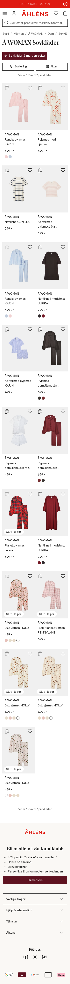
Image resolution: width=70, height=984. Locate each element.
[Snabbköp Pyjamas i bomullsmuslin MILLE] (40, 329)
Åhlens (11, 932)
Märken (18, 34)
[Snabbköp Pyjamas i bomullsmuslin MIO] (7, 411)
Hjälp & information (19, 910)
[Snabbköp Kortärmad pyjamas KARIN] (7, 329)
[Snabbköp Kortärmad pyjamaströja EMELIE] (40, 170)
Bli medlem (35, 880)
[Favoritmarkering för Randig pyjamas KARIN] (30, 88)
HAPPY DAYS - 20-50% (35, 4)
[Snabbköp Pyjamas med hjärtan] (40, 88)
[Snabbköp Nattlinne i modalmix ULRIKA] (40, 247)
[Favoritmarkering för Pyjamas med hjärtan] (63, 88)
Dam (51, 34)
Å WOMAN (35, 34)
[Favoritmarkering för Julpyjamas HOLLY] (30, 576)
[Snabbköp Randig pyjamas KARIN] (7, 88)
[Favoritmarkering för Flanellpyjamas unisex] (30, 493)
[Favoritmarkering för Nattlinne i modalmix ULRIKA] (63, 247)
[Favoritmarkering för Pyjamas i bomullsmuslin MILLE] (63, 329)
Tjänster (12, 921)
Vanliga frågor (15, 899)
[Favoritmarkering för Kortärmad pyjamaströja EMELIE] (63, 170)
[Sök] (6, 22)
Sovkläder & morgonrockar (27, 56)
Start (5, 34)
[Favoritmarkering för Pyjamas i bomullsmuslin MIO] (30, 411)
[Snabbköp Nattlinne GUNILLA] (7, 170)
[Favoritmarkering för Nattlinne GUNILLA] (30, 170)
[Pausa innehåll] (65, 4)
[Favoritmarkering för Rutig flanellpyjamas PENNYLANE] (63, 576)
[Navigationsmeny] (4, 13)
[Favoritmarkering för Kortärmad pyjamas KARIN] (30, 329)
